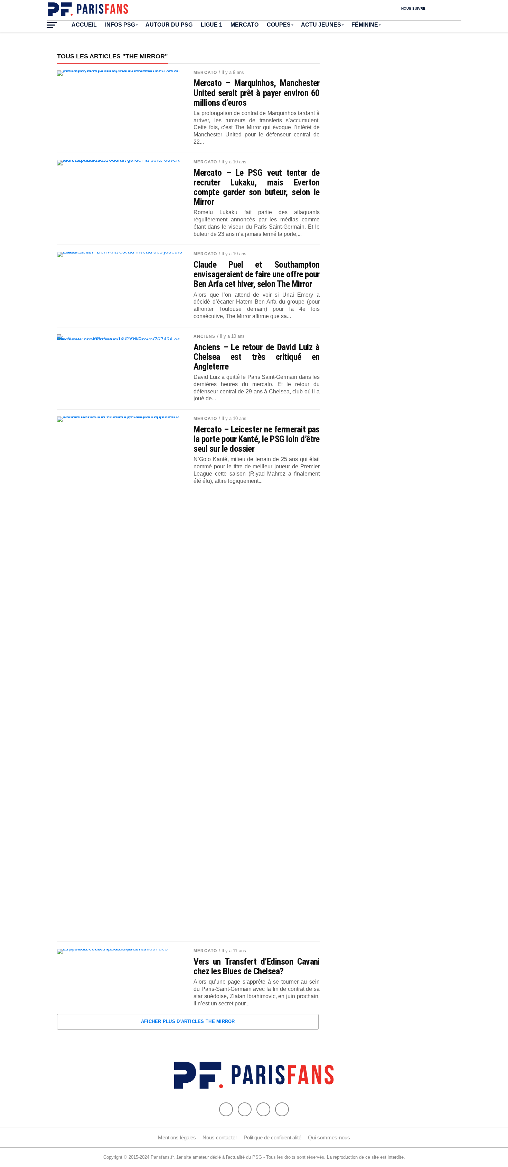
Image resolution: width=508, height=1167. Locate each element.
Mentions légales (177, 1137)
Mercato (244, 25)
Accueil (84, 25)
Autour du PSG (168, 25)
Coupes (279, 25)
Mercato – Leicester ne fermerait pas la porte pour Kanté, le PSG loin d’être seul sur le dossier (257, 438)
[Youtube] (263, 1109)
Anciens (204, 336)
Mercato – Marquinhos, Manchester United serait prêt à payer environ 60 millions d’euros (257, 92)
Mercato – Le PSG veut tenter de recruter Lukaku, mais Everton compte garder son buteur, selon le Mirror (257, 187)
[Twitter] (245, 1109)
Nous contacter (220, 1137)
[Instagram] (282, 1109)
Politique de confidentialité (272, 1137)
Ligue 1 (211, 25)
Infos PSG (120, 25)
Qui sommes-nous (329, 1137)
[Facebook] (226, 1109)
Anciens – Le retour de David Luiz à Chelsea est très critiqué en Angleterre (257, 356)
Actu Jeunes (321, 25)
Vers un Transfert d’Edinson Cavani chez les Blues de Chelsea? (257, 966)
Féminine (364, 25)
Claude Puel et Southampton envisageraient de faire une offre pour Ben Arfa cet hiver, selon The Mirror (257, 274)
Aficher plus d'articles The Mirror (188, 1021)
